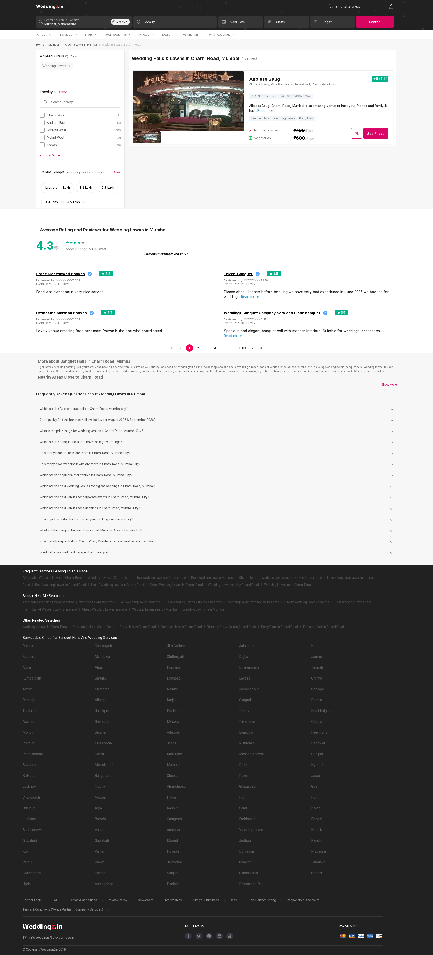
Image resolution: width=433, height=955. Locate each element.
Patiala (316, 700)
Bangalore (103, 776)
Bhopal (316, 819)
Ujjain (27, 884)
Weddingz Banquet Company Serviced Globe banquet (272, 313)
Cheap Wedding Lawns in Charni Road (176, 585)
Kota (314, 646)
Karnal (99, 851)
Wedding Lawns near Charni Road (288, 585)
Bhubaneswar (33, 830)
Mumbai (53, 44)
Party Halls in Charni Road (138, 627)
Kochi (27, 851)
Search (375, 22)
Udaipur (29, 808)
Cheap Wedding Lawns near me (104, 609)
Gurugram (174, 819)
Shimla (100, 873)
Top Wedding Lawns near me (139, 602)
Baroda (100, 819)
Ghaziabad (247, 786)
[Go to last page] (260, 348)
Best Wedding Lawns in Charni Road (60, 585)
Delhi (243, 765)
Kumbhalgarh (321, 711)
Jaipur (316, 776)
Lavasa (244, 678)
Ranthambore (33, 754)
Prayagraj (318, 851)
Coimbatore (32, 873)
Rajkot (99, 862)
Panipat (173, 884)
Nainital (173, 689)
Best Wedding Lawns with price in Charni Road (223, 577)
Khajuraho (174, 754)
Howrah (173, 851)
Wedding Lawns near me (96, 602)
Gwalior (245, 862)
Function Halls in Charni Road (323, 627)
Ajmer (27, 689)
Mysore (173, 721)
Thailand (29, 711)
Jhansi (172, 743)
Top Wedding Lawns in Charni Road (161, 577)
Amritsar (173, 830)
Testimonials (173, 900)
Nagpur (100, 797)
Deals (166, 34)
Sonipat (317, 754)
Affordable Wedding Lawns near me (48, 602)
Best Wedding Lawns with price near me (194, 602)
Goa (314, 786)
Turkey (244, 711)
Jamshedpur (249, 689)
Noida (315, 808)
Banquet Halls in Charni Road (181, 627)
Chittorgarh (103, 646)
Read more (266, 110)
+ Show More (50, 155)
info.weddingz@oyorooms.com (51, 937)
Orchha (316, 678)
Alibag (100, 700)
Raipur (27, 862)
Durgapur (174, 667)
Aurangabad (104, 884)
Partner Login (32, 900)
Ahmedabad (176, 786)
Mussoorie (103, 743)
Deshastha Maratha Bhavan (61, 313)
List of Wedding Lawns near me (54, 609)
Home (40, 44)
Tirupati (317, 667)
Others (316, 721)
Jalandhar (174, 862)
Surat (243, 808)
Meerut (172, 840)
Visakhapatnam (251, 830)
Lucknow (30, 786)
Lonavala (246, 732)
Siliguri (172, 873)
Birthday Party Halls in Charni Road (231, 627)
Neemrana (319, 732)
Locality (149, 22)
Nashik (316, 830)
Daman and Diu (251, 884)
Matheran (102, 689)
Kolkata (28, 776)
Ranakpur (102, 711)
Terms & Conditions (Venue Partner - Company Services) (63, 909)
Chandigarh (31, 797)
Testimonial (189, 34)
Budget (326, 22)
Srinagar (317, 689)
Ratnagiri (29, 700)
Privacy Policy (117, 900)
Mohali (28, 732)
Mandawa (102, 656)
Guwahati (30, 840)
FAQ (55, 900)
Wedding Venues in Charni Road (45, 627)
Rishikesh (247, 743)
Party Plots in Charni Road (279, 627)
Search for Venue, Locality (61, 20)
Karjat (171, 700)
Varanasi (101, 830)
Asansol (29, 721)
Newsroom (146, 900)
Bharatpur (102, 721)
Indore (100, 786)
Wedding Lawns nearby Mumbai (154, 609)
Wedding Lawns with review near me (253, 602)
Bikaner (100, 732)
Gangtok (245, 700)
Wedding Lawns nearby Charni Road (233, 585)
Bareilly (100, 678)
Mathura (29, 656)
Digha (243, 656)
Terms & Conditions (83, 900)
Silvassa (29, 765)
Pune (243, 776)
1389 (242, 348)
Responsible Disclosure (303, 900)
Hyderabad (319, 765)
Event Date (237, 22)
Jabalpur (318, 862)
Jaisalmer (247, 646)
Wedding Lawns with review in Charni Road (292, 577)
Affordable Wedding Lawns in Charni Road (53, 577)
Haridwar (318, 743)
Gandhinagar (248, 873)
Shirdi (99, 754)
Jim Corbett (176, 646)
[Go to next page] (252, 348)
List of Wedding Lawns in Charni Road (117, 585)
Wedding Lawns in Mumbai (80, 44)
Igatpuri (29, 743)
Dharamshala (249, 667)
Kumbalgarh (32, 678)
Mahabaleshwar (251, 754)
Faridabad (247, 819)
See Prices (376, 133)
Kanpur (172, 808)
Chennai (173, 776)
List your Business (206, 900)
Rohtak (28, 646)
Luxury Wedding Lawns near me (306, 602)
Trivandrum (247, 721)
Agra (98, 808)
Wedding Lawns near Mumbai (204, 609)
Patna (171, 797)
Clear (74, 56)
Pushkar (173, 711)
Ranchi (316, 840)
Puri (242, 797)
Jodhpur (245, 840)
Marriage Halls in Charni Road (93, 627)
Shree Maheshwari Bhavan (60, 274)
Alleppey (174, 732)
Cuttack (317, 873)
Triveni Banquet (238, 274)
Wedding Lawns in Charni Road (109, 577)
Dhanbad (174, 678)
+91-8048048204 (297, 96)
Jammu (317, 656)
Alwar (27, 667)
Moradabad (104, 765)
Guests (280, 22)
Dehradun (246, 851)
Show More (389, 384)
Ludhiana (30, 819)
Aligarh (100, 667)
